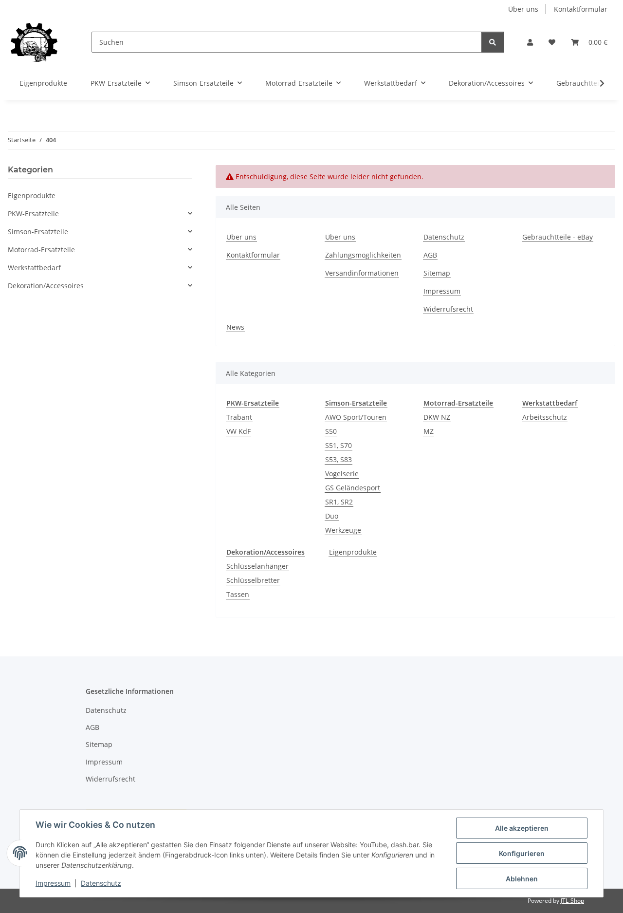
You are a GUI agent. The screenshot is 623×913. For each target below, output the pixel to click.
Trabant (239, 417)
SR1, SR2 (339, 501)
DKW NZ (436, 417)
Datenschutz (101, 883)
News (235, 327)
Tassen (237, 594)
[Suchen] (492, 42)
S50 (331, 431)
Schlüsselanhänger (257, 566)
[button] (530, 42)
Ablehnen (522, 879)
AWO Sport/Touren (355, 417)
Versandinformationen (362, 273)
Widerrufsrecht (448, 309)
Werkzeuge (343, 530)
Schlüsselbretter (253, 580)
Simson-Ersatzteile (38, 231)
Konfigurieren (522, 853)
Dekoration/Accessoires (46, 285)
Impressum (53, 883)
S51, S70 (338, 445)
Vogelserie (342, 473)
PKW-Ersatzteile (33, 213)
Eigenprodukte (353, 552)
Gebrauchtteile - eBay (557, 237)
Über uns (523, 9)
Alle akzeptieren (522, 828)
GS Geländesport (352, 487)
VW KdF (238, 431)
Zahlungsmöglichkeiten (363, 255)
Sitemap (436, 273)
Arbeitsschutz (544, 417)
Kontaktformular (580, 9)
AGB (430, 255)
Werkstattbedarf (34, 267)
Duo (331, 516)
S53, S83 (338, 459)
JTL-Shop (572, 900)
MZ (428, 431)
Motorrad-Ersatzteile (41, 249)
